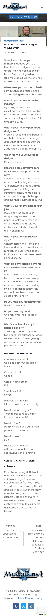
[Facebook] (16, 606)
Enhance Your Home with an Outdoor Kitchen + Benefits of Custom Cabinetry (36, 539)
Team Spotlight (17, 41)
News (6, 41)
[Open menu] (42, 7)
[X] (23, 606)
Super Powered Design (30, 598)
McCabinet (11, 53)
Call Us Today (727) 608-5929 (23, 17)
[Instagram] (31, 606)
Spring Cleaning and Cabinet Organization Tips (12, 534)
